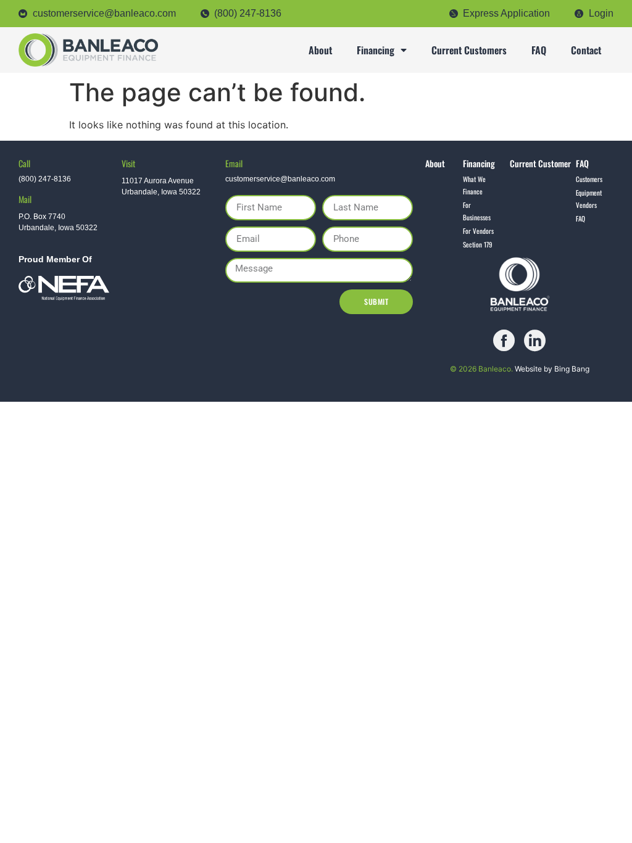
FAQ (538, 50)
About (320, 50)
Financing (375, 50)
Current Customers (469, 50)
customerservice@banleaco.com (280, 179)
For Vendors (478, 231)
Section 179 (478, 244)
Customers (589, 179)
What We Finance (474, 185)
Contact (586, 50)
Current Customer (540, 163)
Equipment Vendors (589, 199)
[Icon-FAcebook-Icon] (504, 340)
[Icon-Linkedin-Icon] (535, 340)
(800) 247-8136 (45, 179)
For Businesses (477, 211)
